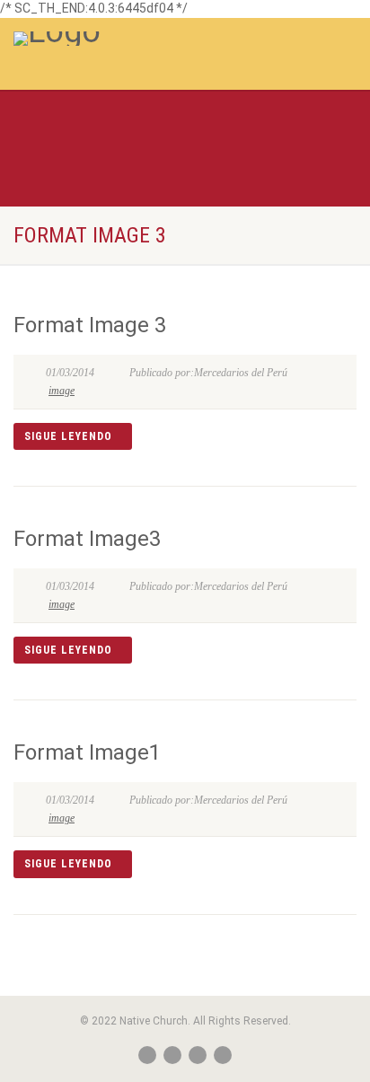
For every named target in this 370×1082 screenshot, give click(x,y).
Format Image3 (87, 538)
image (61, 390)
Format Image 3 (89, 325)
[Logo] (123, 38)
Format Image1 (87, 752)
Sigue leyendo (68, 436)
